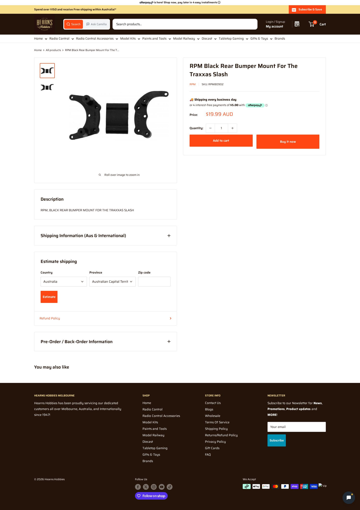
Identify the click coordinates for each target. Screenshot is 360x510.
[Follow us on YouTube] (162, 487)
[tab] (73, 24)
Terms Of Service (217, 422)
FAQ (208, 454)
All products (53, 50)
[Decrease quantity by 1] (210, 128)
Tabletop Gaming (231, 38)
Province (95, 272)
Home (38, 38)
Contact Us (213, 402)
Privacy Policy (215, 441)
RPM (193, 84)
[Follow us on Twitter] (146, 487)
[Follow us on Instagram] (154, 487)
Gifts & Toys (259, 38)
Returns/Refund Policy (221, 435)
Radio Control (59, 38)
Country (46, 272)
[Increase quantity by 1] (232, 128)
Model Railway (184, 38)
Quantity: (196, 128)
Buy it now (288, 141)
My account (274, 26)
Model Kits (128, 38)
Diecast (207, 38)
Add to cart (221, 140)
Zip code (144, 272)
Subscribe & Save (310, 9)
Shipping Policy (216, 428)
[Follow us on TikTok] (169, 487)
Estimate (49, 296)
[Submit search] (252, 24)
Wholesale (212, 415)
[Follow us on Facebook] (138, 487)
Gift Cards (212, 448)
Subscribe (277, 440)
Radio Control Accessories (95, 38)
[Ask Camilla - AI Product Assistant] (348, 498)
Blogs (209, 409)
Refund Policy (50, 318)
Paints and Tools (154, 38)
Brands (280, 38)
